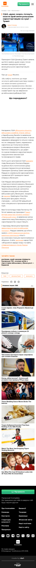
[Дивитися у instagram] (8, 535)
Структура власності (6, 521)
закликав (19, 240)
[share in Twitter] (15, 282)
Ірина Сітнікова (12, 25)
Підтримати (24, 4)
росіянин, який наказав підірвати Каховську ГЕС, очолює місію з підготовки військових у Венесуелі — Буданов (18, 262)
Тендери (22, 512)
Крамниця (23, 516)
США (4, 276)
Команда (5, 512)
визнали (29, 161)
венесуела (29, 276)
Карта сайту (24, 527)
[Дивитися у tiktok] (28, 535)
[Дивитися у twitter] (23, 535)
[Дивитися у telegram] (13, 535)
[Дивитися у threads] (33, 535)
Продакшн (6, 529)
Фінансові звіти (25, 520)
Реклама (5, 526)
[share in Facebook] (11, 282)
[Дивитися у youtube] (18, 535)
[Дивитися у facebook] (3, 535)
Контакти (6, 516)
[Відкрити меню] (32, 4)
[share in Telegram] (19, 282)
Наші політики (25, 523)
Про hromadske (8, 508)
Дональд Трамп (16, 276)
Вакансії (22, 508)
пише (10, 75)
